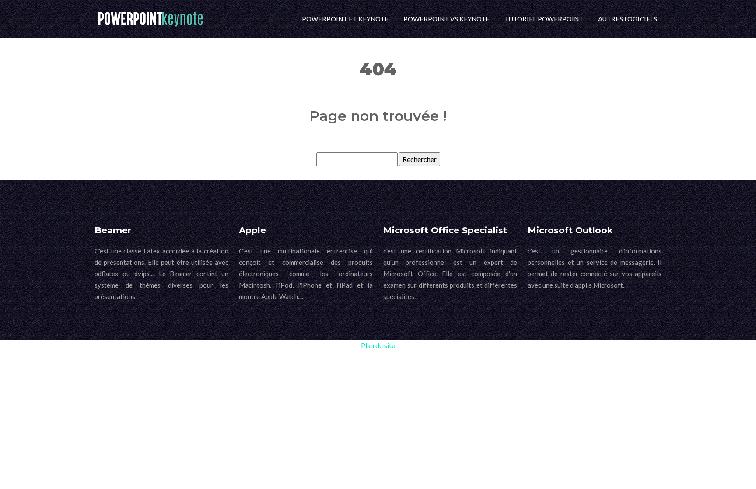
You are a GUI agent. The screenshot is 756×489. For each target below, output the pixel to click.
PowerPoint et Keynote (345, 19)
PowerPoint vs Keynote (446, 19)
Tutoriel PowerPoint (543, 19)
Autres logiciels (627, 19)
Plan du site (378, 345)
